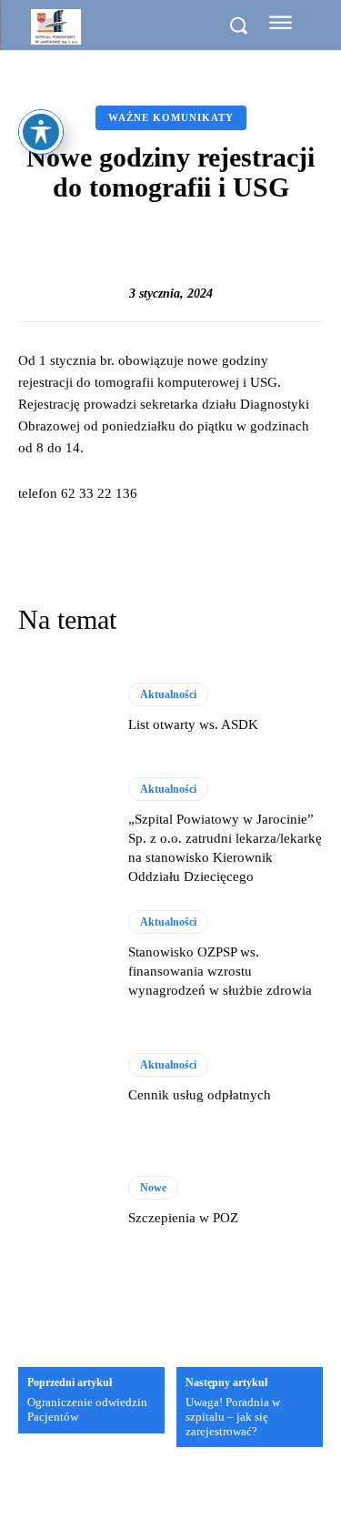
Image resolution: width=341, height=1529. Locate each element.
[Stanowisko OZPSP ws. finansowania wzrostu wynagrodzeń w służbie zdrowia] (64, 955)
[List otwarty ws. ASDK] (64, 708)
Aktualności (168, 694)
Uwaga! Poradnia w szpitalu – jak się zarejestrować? (233, 1416)
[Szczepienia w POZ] (64, 1202)
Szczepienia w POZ (183, 1217)
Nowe (153, 1187)
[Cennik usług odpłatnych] (64, 1079)
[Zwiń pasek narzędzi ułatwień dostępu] (41, 132)
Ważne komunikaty (171, 117)
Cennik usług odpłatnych (199, 1095)
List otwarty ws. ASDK (193, 724)
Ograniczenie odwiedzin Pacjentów (87, 1409)
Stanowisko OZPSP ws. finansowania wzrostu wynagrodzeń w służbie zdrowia (220, 971)
